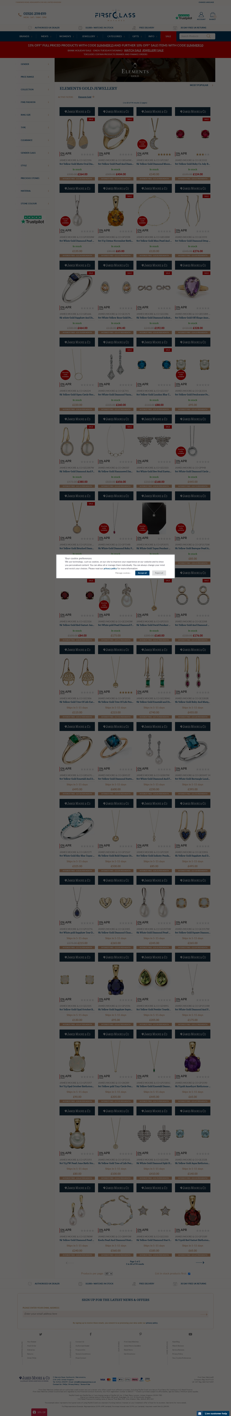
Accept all (142, 573)
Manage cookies (122, 573)
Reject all (159, 573)
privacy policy (110, 569)
